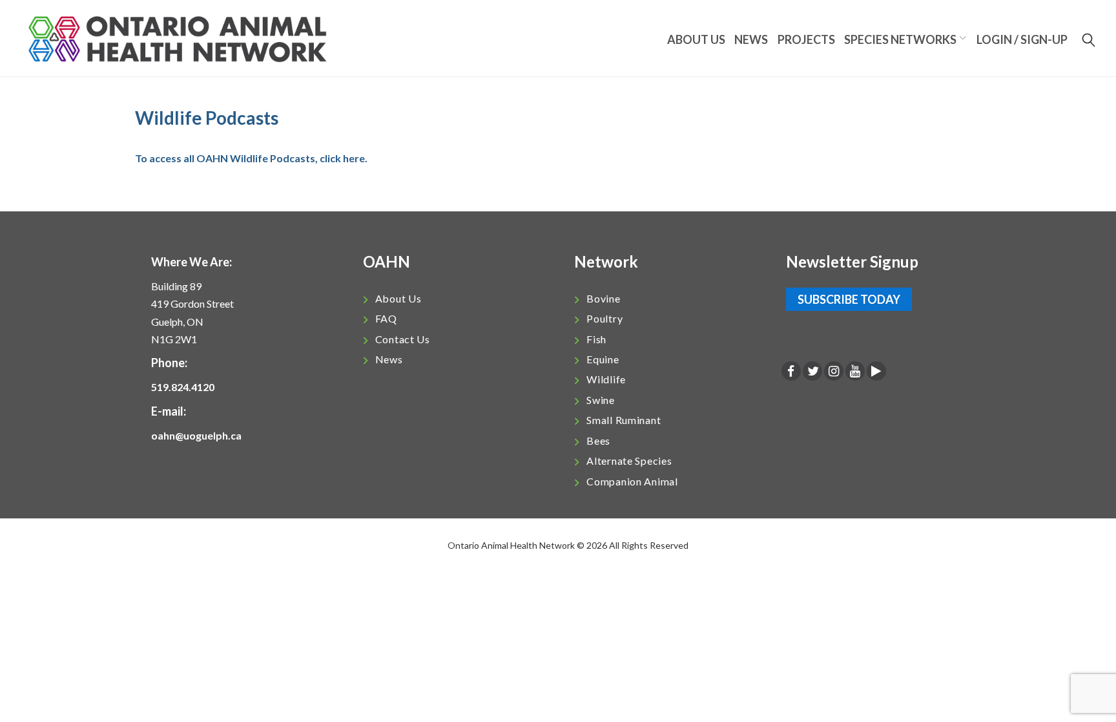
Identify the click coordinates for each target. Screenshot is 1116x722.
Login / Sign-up (1022, 39)
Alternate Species (629, 460)
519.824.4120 (182, 387)
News (751, 39)
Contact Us (402, 339)
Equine (602, 359)
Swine (600, 400)
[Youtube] (855, 372)
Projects (806, 39)
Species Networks (900, 39)
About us (696, 39)
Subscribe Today (849, 299)
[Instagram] (834, 372)
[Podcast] (876, 372)
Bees (598, 440)
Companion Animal (632, 481)
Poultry (604, 318)
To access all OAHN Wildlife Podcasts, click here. (251, 158)
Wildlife (606, 379)
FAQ (386, 318)
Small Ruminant (623, 420)
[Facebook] (791, 372)
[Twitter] (812, 372)
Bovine (603, 298)
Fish (596, 339)
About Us (398, 298)
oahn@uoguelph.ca (196, 435)
